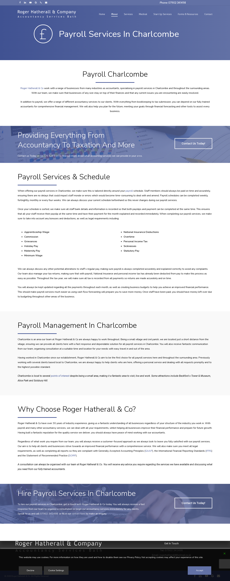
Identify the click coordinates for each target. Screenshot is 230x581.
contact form (78, 513)
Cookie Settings (56, 570)
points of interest (60, 375)
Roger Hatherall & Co (31, 88)
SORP (72, 455)
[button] (193, 143)
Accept (199, 570)
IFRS (209, 451)
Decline (30, 570)
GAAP (148, 451)
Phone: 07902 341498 (173, 2)
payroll (129, 191)
